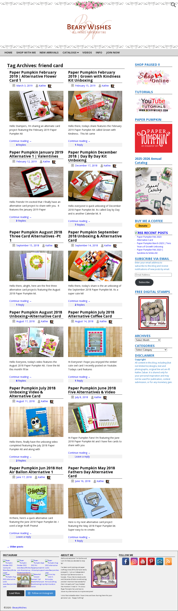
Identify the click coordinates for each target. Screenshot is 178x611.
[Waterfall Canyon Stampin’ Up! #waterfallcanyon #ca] (38, 580)
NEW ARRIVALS (49, 52)
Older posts (15, 546)
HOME (8, 52)
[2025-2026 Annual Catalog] (153, 191)
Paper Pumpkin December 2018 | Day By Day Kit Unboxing (92, 156)
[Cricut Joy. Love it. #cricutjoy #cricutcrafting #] (52, 580)
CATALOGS (69, 52)
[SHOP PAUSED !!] (153, 77)
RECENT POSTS (156, 233)
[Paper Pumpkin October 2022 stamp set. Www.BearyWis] (10, 566)
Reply (79, 144)
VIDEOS (87, 52)
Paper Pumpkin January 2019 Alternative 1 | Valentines (36, 154)
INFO (99, 52)
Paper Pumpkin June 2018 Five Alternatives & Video (92, 390)
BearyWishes (20, 607)
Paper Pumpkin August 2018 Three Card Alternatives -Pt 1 (35, 236)
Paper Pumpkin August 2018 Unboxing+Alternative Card (35, 314)
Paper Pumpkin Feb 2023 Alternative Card (149, 238)
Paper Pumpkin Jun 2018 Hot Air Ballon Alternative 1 (35, 469)
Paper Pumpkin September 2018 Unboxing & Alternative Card (95, 236)
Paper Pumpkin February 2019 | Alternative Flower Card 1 (33, 76)
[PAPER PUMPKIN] (153, 138)
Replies (21, 144)
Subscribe (144, 282)
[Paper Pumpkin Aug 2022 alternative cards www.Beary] (52, 566)
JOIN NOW (113, 52)
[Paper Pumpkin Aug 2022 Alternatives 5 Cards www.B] (24, 580)
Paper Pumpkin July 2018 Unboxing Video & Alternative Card (32, 392)
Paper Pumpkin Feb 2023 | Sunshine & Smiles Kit (150, 251)
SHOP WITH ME (26, 52)
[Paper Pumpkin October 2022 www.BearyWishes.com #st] (24, 566)
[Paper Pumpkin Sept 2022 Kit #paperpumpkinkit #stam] (38, 566)
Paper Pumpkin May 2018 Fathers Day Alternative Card (91, 471)
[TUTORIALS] (153, 104)
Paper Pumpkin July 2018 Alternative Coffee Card (91, 314)
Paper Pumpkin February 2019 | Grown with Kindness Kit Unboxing (94, 76)
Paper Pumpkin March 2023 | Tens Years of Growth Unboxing (154, 245)
